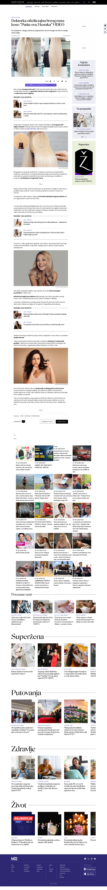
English (51, 869)
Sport (13, 867)
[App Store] (90, 874)
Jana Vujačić (79, 177)
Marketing (62, 865)
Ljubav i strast (37, 2)
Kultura (26, 869)
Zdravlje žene (29, 6)
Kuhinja (68, 2)
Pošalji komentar (61, 421)
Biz (12, 869)
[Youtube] (95, 859)
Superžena (27, 871)
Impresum (62, 867)
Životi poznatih (48, 2)
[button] (82, 136)
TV (49, 867)
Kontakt (62, 877)
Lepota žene (54, 6)
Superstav (77, 2)
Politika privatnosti (65, 871)
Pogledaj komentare (47, 421)
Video (50, 865)
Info (12, 865)
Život (12, 871)
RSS (61, 875)
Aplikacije (62, 873)
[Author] (84, 162)
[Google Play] (90, 869)
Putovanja (27, 867)
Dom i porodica (62, 2)
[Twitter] (88, 859)
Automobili (39, 869)
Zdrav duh (37, 6)
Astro (72, 2)
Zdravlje (26, 865)
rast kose (27, 416)
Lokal (38, 871)
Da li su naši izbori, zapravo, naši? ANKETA (83, 180)
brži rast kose (31, 129)
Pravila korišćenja (65, 869)
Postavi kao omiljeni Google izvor (36, 85)
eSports (39, 865)
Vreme (50, 871)
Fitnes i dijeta (45, 6)
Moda (42, 2)
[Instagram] (91, 859)
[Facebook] (85, 859)
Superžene (55, 2)
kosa (21, 416)
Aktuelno (67, 781)
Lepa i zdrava (30, 2)
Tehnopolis (40, 867)
